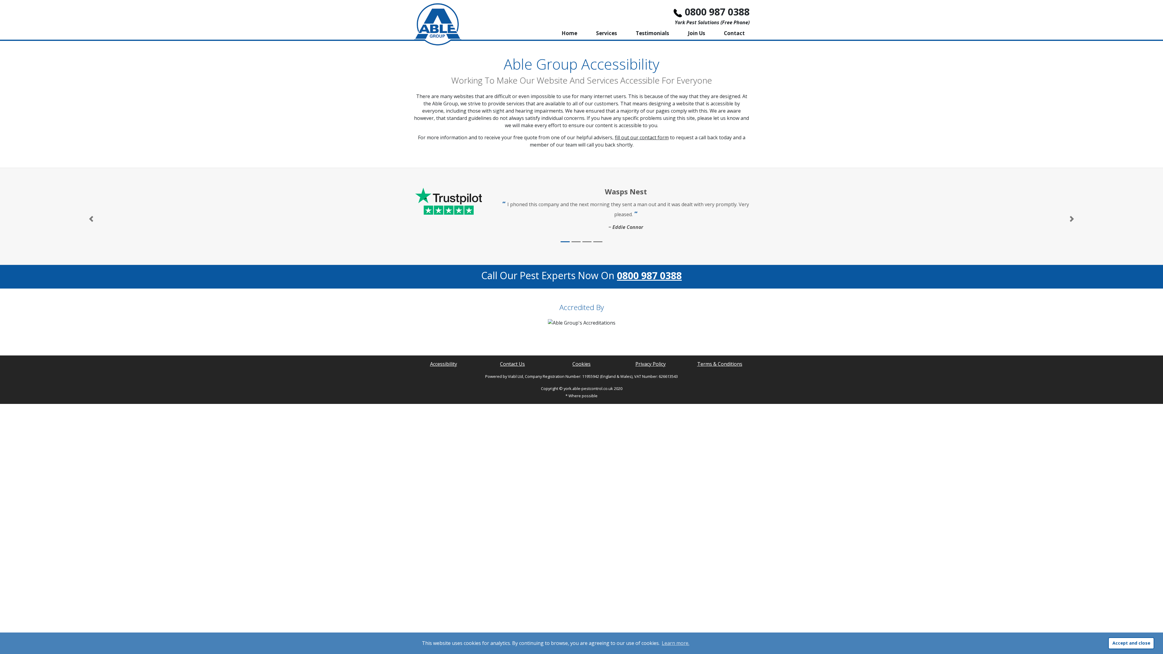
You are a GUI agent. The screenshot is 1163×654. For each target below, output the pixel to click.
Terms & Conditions (719, 364)
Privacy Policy (650, 364)
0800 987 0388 (717, 11)
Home (569, 33)
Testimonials (652, 33)
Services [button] (606, 33)
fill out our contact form (642, 137)
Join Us (696, 33)
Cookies (581, 364)
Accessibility (443, 364)
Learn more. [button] (675, 643)
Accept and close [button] (1131, 643)
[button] (91, 218)
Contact (734, 33)
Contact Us (512, 364)
